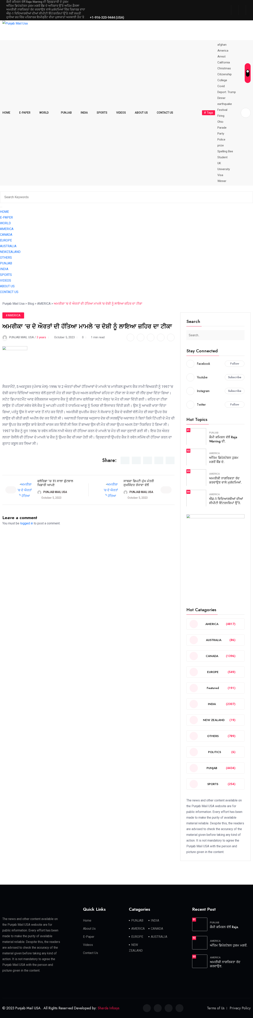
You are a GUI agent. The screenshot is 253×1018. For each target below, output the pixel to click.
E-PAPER (24, 112)
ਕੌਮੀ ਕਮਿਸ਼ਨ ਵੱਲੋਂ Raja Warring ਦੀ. (223, 439)
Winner (221, 181)
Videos (88, 945)
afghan (222, 44)
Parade (222, 127)
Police (221, 139)
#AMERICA (13, 315)
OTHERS (6, 257)
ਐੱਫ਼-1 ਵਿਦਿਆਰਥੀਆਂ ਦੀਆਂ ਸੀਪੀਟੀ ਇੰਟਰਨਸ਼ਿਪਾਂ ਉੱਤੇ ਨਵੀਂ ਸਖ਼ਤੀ (43, 13)
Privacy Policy (240, 1008)
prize (220, 145)
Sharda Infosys (108, 1008)
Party (220, 133)
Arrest (221, 56)
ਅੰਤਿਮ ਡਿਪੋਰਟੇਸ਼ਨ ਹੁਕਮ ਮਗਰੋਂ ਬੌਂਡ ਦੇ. (223, 459)
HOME (6, 112)
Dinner (221, 98)
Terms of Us (216, 1008)
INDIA (84, 112)
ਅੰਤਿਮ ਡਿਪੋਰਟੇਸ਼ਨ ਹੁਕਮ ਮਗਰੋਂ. (228, 945)
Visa (220, 175)
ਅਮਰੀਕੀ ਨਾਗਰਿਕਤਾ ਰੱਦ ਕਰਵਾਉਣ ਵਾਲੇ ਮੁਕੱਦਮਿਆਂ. (225, 480)
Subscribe (234, 377)
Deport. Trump (226, 92)
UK (219, 163)
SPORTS (102, 112)
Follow (234, 363)
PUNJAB (66, 112)
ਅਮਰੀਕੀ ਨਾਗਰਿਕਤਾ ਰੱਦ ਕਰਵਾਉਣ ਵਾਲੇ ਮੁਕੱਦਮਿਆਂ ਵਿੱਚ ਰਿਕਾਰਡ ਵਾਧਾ (45, 9)
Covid (221, 86)
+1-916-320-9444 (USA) (106, 17)
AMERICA (6, 229)
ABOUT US (141, 112)
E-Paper (88, 937)
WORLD (44, 112)
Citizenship (224, 74)
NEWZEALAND (10, 252)
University (223, 169)
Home (87, 920)
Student (222, 157)
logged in (26, 523)
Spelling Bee (225, 151)
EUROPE (6, 240)
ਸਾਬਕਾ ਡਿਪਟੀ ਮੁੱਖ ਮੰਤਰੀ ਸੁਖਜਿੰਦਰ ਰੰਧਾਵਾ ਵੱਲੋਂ (139, 483)
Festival (222, 110)
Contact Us (90, 953)
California (223, 62)
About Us (89, 928)
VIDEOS (121, 112)
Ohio (220, 121)
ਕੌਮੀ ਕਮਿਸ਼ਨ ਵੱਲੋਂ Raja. (224, 927)
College (222, 80)
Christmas (224, 68)
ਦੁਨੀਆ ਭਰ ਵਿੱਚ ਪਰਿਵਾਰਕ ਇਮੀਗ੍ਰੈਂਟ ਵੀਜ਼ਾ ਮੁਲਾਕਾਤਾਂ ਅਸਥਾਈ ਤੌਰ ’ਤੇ (45, 17)
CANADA (6, 235)
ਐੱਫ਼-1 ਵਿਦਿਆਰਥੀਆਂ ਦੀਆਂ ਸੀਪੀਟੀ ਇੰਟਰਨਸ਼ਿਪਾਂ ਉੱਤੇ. (226, 501)
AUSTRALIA (8, 246)
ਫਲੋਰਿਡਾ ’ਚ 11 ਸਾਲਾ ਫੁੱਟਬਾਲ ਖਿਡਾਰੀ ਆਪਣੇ (55, 483)
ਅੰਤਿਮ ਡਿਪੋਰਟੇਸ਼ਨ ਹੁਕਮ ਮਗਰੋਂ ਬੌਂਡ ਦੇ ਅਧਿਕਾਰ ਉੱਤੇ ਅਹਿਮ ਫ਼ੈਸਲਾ (42, 6)
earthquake (224, 104)
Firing (220, 116)
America (222, 50)
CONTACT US (165, 112)
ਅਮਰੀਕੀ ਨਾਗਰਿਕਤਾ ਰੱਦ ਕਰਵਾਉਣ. (225, 964)
